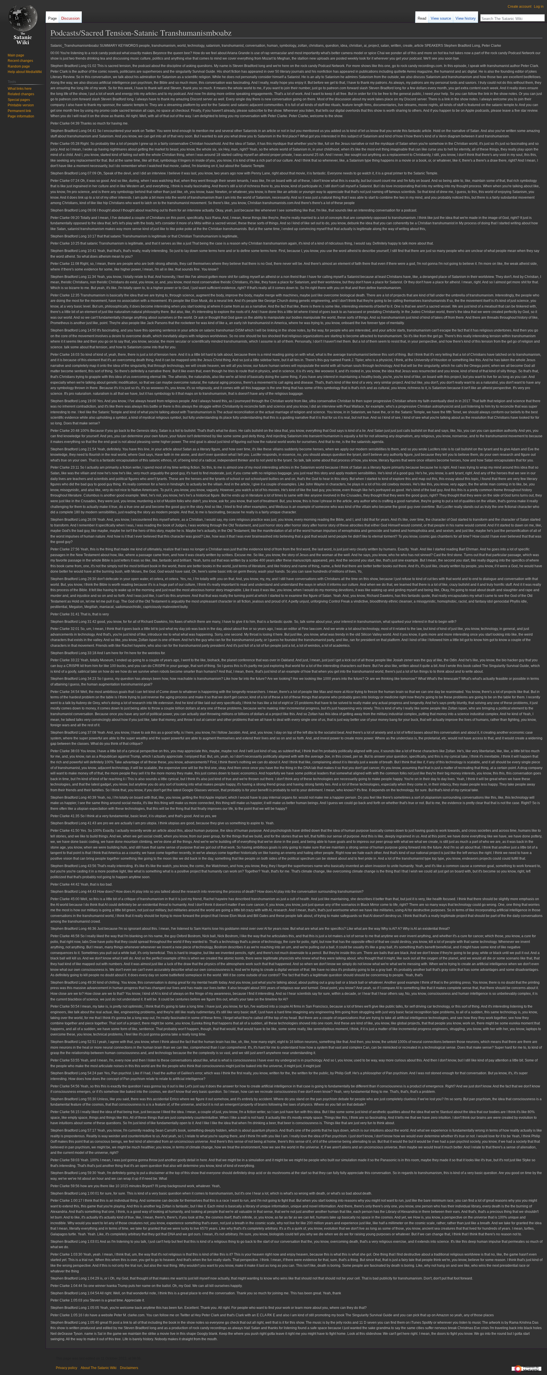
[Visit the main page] (23, 23)
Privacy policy (66, 1368)
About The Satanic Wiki (99, 1368)
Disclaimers (129, 1368)
